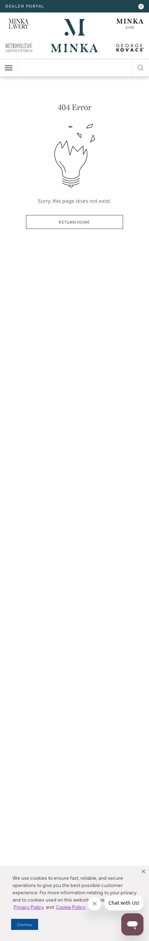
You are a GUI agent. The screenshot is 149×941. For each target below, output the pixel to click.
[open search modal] (140, 66)
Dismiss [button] (24, 924)
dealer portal (25, 6)
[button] (143, 871)
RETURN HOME (74, 222)
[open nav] (8, 68)
